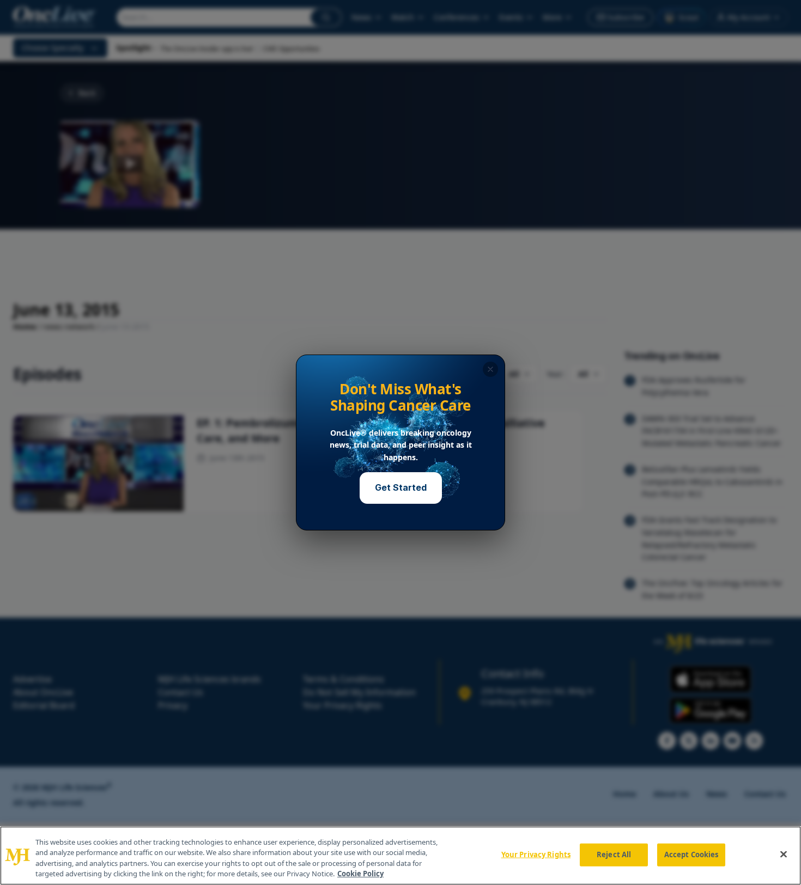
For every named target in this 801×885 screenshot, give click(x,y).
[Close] (784, 854)
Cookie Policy (360, 873)
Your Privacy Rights (536, 854)
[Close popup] (490, 369)
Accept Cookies (691, 854)
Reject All (614, 854)
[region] (400, 855)
